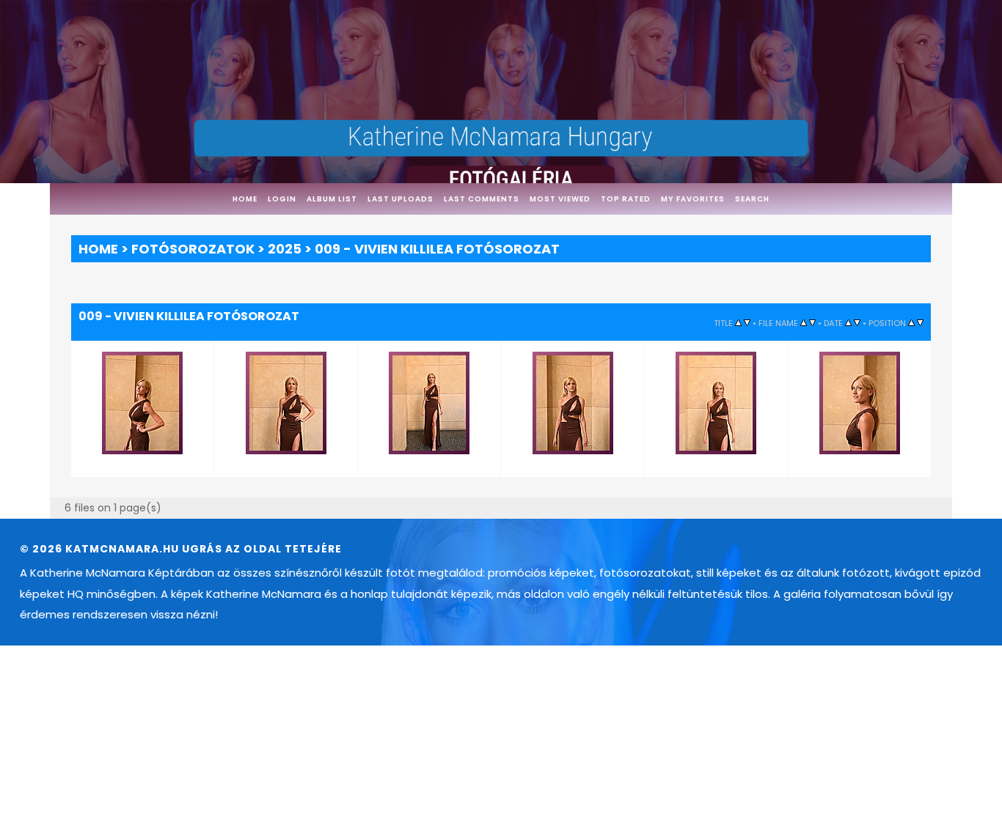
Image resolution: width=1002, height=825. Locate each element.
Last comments (481, 198)
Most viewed (560, 198)
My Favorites (693, 198)
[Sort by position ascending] (911, 322)
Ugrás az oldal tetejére (262, 543)
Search (752, 198)
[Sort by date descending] (857, 322)
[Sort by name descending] (812, 322)
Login (282, 198)
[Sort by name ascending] (803, 322)
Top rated (626, 198)
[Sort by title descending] (747, 322)
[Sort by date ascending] (848, 322)
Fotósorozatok (193, 249)
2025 (284, 249)
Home (245, 198)
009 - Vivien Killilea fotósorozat (437, 249)
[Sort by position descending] (920, 322)
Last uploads (400, 198)
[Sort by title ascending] (738, 322)
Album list (332, 198)
